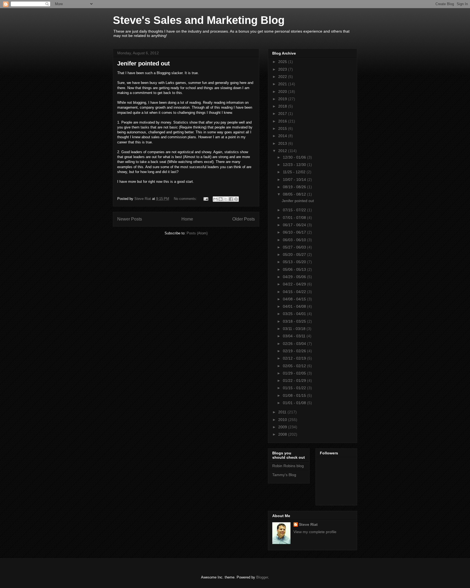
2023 (283, 69)
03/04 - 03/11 (295, 336)
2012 (283, 151)
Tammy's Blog (284, 475)
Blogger (262, 577)
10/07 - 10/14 (295, 179)
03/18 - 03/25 (295, 321)
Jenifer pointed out (143, 63)
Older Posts (243, 219)
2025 (283, 61)
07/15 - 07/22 (295, 210)
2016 (283, 121)
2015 (283, 128)
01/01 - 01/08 (295, 403)
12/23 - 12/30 (295, 164)
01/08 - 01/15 (295, 395)
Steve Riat (308, 524)
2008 (283, 434)
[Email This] (215, 199)
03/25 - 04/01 (295, 314)
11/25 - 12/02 (295, 172)
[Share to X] (225, 199)
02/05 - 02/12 (295, 366)
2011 (282, 412)
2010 (283, 419)
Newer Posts (129, 219)
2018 (283, 106)
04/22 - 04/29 (295, 284)
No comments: (186, 199)
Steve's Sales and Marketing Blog (199, 20)
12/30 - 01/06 (295, 157)
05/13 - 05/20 (295, 262)
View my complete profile (314, 532)
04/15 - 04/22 (295, 292)
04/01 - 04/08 (295, 306)
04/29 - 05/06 (295, 277)
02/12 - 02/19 (295, 358)
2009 (283, 427)
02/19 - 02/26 (295, 351)
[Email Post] (205, 199)
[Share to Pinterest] (236, 199)
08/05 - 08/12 (295, 194)
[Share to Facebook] (231, 199)
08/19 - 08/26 (295, 187)
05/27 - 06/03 (295, 247)
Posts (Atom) (197, 233)
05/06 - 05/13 (295, 269)
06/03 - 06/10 (295, 240)
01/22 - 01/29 (295, 380)
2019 (283, 99)
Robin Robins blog (288, 466)
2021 (283, 84)
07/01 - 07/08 (295, 217)
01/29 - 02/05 (295, 373)
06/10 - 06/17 (295, 232)
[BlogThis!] (220, 199)
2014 (283, 136)
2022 (283, 76)
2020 (283, 91)
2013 (283, 143)
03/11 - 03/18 (295, 328)
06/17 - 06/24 (295, 225)
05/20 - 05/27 (295, 254)
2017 (283, 113)
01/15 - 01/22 (295, 388)
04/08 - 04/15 (295, 299)
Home (187, 219)
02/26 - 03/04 (295, 343)
